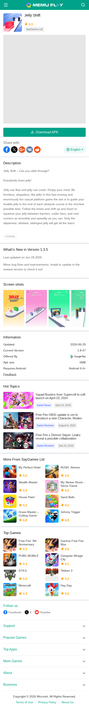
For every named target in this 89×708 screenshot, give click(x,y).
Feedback (9, 374)
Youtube (45, 612)
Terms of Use (24, 702)
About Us (67, 702)
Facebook (14, 612)
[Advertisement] (44, 79)
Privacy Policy (47, 702)
